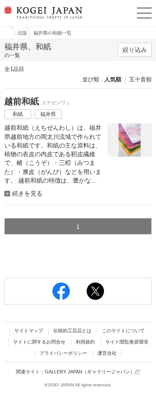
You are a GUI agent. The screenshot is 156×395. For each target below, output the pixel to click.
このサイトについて (123, 330)
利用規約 (85, 341)
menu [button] (144, 11)
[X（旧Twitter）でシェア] (95, 291)
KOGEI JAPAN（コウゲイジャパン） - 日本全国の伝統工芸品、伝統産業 (42, 19)
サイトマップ (28, 330)
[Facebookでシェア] (61, 291)
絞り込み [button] (135, 49)
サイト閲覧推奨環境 (126, 341)
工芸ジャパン (5, 33)
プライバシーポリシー (63, 353)
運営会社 (107, 353)
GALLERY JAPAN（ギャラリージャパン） (90, 371)
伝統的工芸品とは (72, 330)
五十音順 (140, 79)
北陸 (22, 32)
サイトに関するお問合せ (39, 341)
